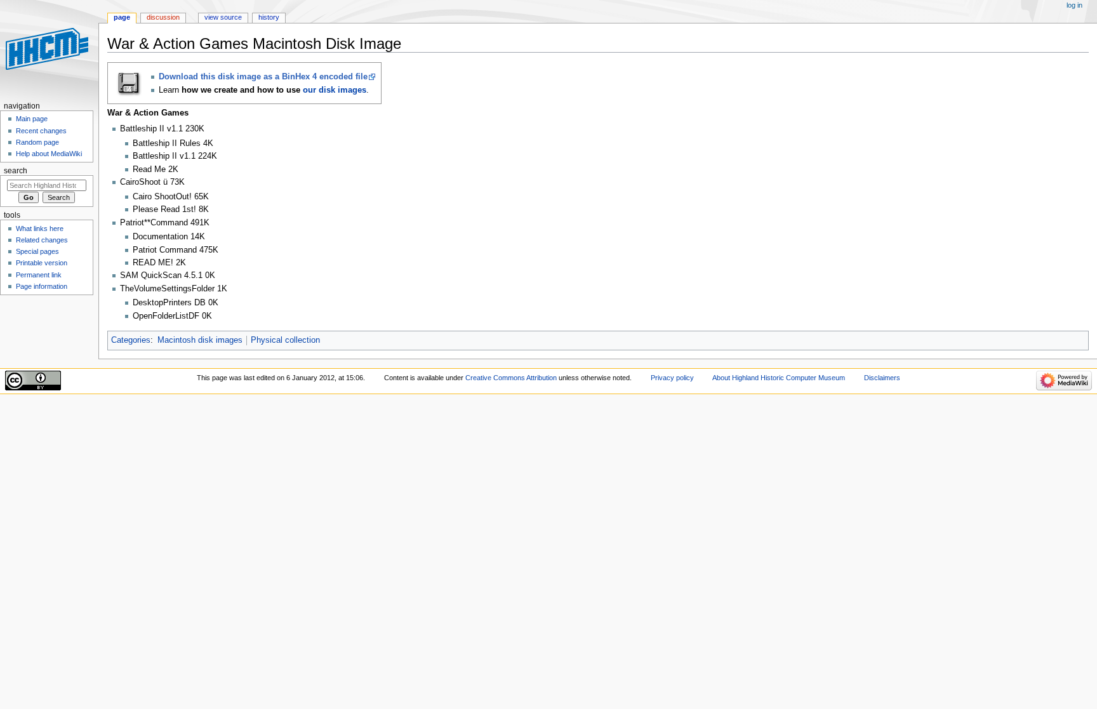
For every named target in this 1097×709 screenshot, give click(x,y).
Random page (37, 142)
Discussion (163, 17)
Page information (41, 286)
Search (15, 171)
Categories (130, 340)
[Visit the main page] (49, 49)
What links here (39, 228)
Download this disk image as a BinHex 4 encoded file (263, 76)
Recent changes (41, 131)
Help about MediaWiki (49, 153)
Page (122, 17)
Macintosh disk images (200, 340)
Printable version (41, 263)
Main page (32, 119)
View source (223, 17)
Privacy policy (672, 377)
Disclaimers (882, 377)
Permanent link (39, 275)
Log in (1074, 5)
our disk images (334, 90)
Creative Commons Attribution (511, 377)
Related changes (42, 240)
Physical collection (285, 340)
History (268, 17)
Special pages (37, 251)
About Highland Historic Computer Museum (778, 377)
